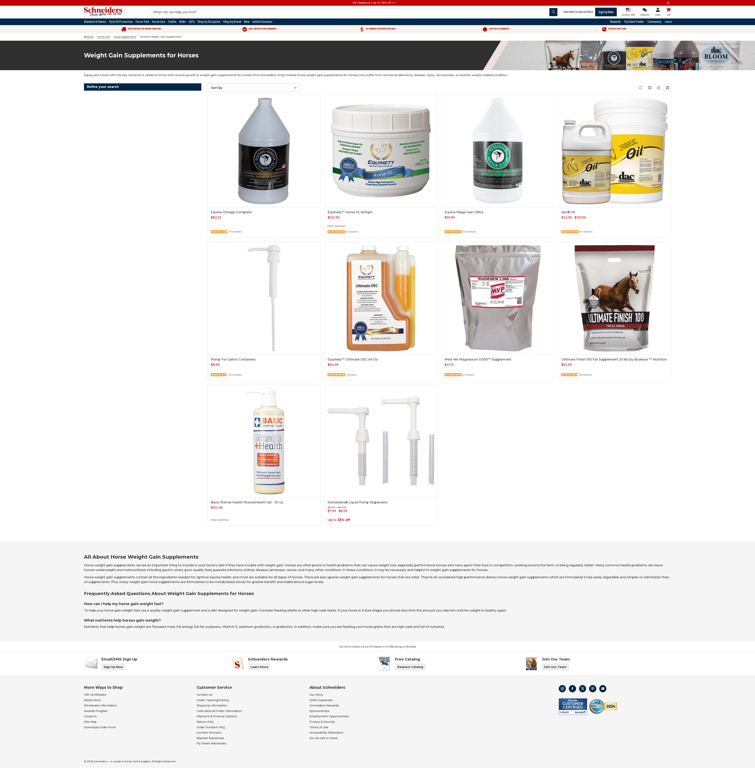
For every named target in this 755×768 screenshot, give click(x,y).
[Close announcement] (668, 3)
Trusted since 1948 (617, 29)
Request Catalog (410, 667)
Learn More (259, 667)
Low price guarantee (499, 29)
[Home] (85, 37)
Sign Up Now (605, 12)
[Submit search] (553, 12)
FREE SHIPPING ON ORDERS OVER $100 (144, 29)
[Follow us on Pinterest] (592, 688)
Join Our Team (555, 667)
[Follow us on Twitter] (582, 688)
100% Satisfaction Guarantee (262, 29)
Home (89, 36)
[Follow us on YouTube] (603, 688)
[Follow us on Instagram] (562, 688)
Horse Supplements (125, 36)
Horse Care (103, 36)
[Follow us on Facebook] (572, 688)
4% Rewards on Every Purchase (380, 29)
